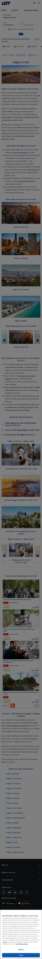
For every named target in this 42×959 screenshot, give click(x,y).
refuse (5, 942)
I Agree (21, 955)
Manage (21, 949)
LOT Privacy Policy (22, 944)
